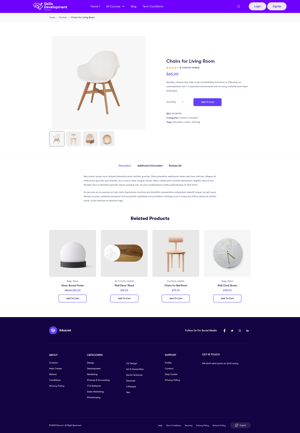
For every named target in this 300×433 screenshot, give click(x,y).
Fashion (63, 17)
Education (178, 122)
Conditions (55, 380)
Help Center (55, 368)
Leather (130, 281)
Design (90, 362)
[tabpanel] (72, 267)
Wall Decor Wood (124, 285)
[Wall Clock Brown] (227, 253)
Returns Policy (219, 425)
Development (94, 368)
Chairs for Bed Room (175, 285)
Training (196, 122)
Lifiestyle (131, 386)
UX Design (131, 363)
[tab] (125, 166)
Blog (133, 6)
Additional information (150, 165)
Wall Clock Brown (227, 285)
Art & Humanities (135, 369)
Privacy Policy (56, 385)
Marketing (92, 374)
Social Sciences (134, 374)
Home (52, 17)
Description (125, 165)
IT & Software (94, 385)
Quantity (171, 101)
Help (160, 425)
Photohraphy (93, 397)
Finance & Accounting (98, 380)
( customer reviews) (189, 67)
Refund (53, 374)
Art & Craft (120, 281)
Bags (69, 281)
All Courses (113, 6)
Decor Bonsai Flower (72, 285)
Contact (53, 362)
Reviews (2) (175, 165)
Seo (128, 392)
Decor (76, 281)
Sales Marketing (95, 391)
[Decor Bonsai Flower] (72, 253)
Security (188, 425)
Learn (187, 122)
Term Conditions (153, 6)
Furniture (193, 117)
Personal (130, 380)
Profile (168, 362)
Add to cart (207, 102)
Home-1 (95, 6)
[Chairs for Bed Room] (175, 253)
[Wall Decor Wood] (124, 253)
